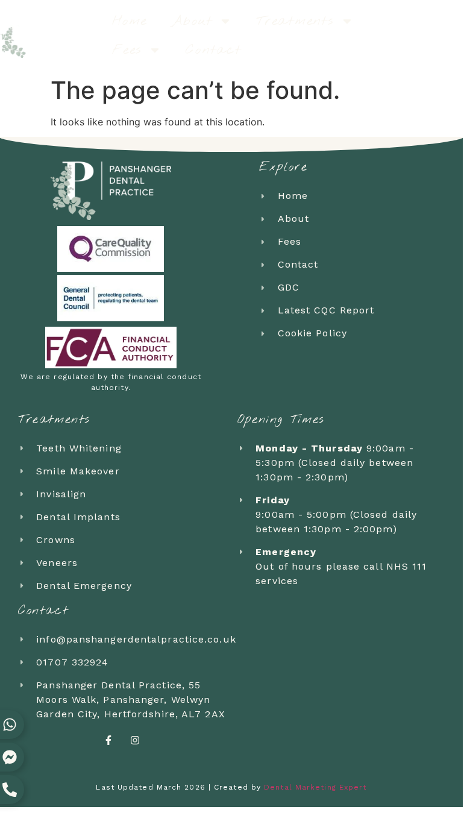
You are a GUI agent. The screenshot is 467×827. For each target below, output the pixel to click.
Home (129, 21)
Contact (213, 50)
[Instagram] (135, 740)
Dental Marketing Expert (315, 787)
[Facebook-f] (108, 740)
